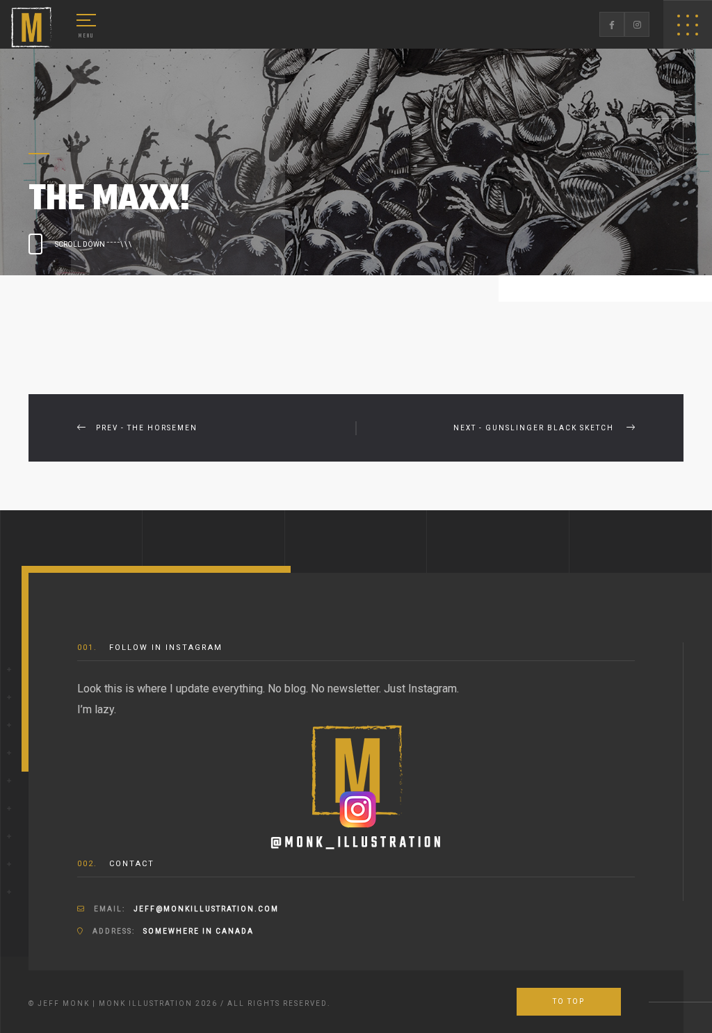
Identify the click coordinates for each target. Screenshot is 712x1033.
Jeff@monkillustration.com (206, 909)
